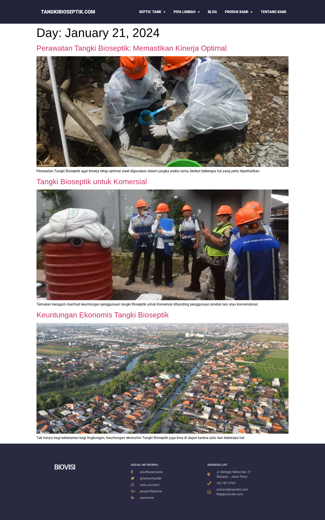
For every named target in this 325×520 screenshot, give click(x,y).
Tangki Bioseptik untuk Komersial (91, 181)
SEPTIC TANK (150, 12)
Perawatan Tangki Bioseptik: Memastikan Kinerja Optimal (131, 48)
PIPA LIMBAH (184, 12)
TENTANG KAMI (273, 12)
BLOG (212, 12)
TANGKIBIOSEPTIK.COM (68, 12)
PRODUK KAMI (236, 12)
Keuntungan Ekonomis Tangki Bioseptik (102, 315)
